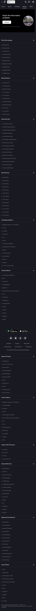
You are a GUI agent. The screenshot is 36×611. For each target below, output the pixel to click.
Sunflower (5, 506)
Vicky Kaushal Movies (8, 136)
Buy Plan (12, 2)
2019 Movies (6, 202)
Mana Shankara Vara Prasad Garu (11, 291)
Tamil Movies (6, 51)
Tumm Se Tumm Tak (7, 364)
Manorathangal (6, 478)
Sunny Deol (5, 544)
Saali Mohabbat (6, 405)
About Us (17, 343)
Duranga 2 (5, 497)
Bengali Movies (6, 60)
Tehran (4, 228)
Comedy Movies (6, 86)
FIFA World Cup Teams (8, 579)
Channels (8, 343)
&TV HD (4, 456)
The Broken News (7, 490)
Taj (3, 503)
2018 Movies (6, 206)
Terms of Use (17, 347)
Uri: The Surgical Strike (8, 265)
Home (3, 6)
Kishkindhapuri (6, 284)
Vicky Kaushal (6, 541)
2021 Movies (6, 196)
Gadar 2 (5, 259)
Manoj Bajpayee (6, 535)
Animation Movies (7, 102)
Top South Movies (6, 270)
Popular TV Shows (6, 356)
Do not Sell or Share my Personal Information (17, 350)
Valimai (4, 313)
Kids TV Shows (6, 392)
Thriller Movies (6, 98)
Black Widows (6, 494)
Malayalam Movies (7, 64)
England (5, 594)
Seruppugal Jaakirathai (8, 484)
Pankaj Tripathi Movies (8, 168)
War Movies (5, 108)
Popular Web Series (6, 463)
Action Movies (6, 83)
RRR (3, 278)
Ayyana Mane (6, 468)
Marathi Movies (6, 57)
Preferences (28, 347)
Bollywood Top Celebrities (8, 517)
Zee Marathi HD (6, 459)
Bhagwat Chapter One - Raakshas (11, 225)
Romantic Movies (7, 89)
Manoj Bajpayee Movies (8, 146)
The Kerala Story (7, 253)
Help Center (26, 343)
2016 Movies (6, 212)
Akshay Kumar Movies (8, 143)
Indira (4, 386)
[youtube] (24, 338)
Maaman (5, 288)
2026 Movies (6, 180)
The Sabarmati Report (8, 243)
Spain (4, 588)
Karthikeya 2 (6, 300)
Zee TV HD (5, 452)
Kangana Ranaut (7, 557)
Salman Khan (6, 531)
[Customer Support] (29, 1)
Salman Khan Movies (8, 124)
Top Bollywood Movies (7, 220)
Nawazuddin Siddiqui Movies (10, 139)
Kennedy (5, 231)
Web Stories (5, 572)
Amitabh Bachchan (7, 553)
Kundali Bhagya (6, 374)
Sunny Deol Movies (7, 165)
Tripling (4, 509)
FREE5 (31, 6)
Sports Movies (6, 114)
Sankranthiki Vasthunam (8, 275)
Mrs (4, 237)
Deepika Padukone (7, 528)
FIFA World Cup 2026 (8, 576)
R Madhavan (6, 522)
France (4, 585)
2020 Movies (6, 199)
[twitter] (20, 338)
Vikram (4, 307)
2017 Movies (6, 209)
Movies (24, 6)
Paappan (5, 316)
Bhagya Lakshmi (7, 377)
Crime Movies (6, 95)
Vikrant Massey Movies (8, 149)
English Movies (6, 67)
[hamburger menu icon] (33, 2)
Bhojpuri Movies (6, 70)
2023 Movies (6, 190)
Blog (4, 569)
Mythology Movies (7, 105)
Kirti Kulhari (5, 550)
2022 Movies (6, 193)
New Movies (6, 177)
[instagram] (15, 338)
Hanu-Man (5, 281)
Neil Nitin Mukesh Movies (9, 127)
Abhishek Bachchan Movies (9, 158)
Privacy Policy (7, 347)
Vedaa (4, 240)
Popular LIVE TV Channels (8, 444)
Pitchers (5, 512)
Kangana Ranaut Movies (8, 161)
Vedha (4, 319)
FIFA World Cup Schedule (9, 582)
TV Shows (17, 6)
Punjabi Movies (6, 73)
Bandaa (4, 262)
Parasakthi (5, 297)
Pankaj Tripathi (6, 538)
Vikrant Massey (6, 525)
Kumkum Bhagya (7, 370)
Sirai (4, 294)
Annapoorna (6, 383)
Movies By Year (5, 172)
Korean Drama (6, 389)
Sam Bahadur (6, 256)
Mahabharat (6, 361)
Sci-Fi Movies (6, 111)
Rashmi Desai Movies (8, 155)
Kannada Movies (7, 54)
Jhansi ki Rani (6, 367)
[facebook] (10, 338)
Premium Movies (5, 397)
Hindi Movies (6, 45)
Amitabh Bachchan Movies (9, 130)
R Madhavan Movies (7, 133)
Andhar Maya (6, 481)
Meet (4, 380)
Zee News (5, 449)
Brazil (4, 598)
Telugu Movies (6, 48)
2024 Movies (6, 187)
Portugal (5, 601)
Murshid (5, 471)
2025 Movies (6, 184)
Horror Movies (6, 92)
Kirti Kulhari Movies (7, 152)
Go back (7, 22)
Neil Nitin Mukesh (7, 547)
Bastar (4, 250)
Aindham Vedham (7, 487)
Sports (9, 6)
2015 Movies (6, 215)
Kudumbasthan (6, 303)
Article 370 (5, 234)
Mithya (4, 500)
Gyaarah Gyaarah (7, 475)
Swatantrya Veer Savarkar (9, 247)
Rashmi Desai (6, 560)
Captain (4, 310)
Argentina (5, 591)
